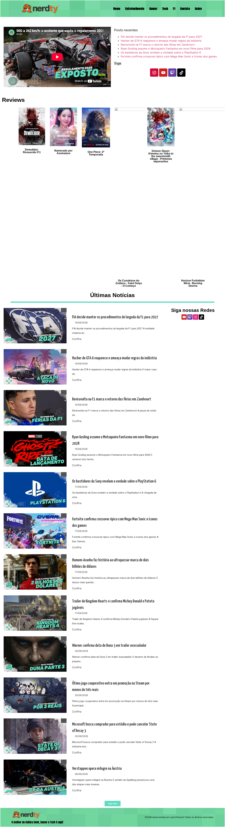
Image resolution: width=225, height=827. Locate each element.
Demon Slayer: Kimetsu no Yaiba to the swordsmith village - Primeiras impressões (160, 156)
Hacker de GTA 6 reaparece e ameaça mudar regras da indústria (161, 40)
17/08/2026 (81, 486)
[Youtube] (163, 72)
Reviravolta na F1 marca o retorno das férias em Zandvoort (158, 44)
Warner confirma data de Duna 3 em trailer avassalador (109, 646)
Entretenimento (134, 8)
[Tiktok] (181, 72)
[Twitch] (172, 72)
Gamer (153, 8)
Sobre (198, 8)
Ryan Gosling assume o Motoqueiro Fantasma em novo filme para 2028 (165, 48)
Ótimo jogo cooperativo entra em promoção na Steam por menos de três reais (111, 686)
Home (116, 8)
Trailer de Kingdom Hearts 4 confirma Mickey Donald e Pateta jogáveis (113, 604)
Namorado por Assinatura (63, 152)
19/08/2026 (81, 322)
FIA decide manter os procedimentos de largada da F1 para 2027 (161, 36)
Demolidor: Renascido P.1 (32, 151)
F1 (174, 8)
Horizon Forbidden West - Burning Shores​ (193, 283)
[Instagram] (154, 72)
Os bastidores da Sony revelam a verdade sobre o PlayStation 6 (161, 52)
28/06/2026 (81, 774)
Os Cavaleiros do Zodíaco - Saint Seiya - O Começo (128, 283)
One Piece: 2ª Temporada (96, 153)
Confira (76, 339)
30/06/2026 (81, 650)
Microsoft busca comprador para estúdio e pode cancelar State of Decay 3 (114, 727)
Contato (185, 8)
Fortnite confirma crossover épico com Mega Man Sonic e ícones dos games (169, 56)
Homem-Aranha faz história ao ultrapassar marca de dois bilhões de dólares (110, 563)
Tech (165, 8)
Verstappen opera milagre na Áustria (97, 769)
